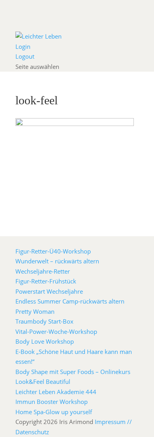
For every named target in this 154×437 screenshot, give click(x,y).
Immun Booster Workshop (51, 402)
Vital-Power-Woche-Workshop (56, 331)
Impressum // (113, 422)
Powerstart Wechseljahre (49, 291)
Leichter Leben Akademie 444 (55, 392)
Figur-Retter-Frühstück (45, 281)
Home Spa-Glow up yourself (53, 412)
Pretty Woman (34, 311)
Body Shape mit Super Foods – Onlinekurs (72, 372)
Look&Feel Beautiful (42, 381)
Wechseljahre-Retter (42, 271)
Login (22, 46)
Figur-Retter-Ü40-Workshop (53, 251)
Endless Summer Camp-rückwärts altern (69, 301)
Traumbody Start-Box (44, 321)
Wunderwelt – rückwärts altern (57, 261)
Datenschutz (32, 432)
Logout (24, 56)
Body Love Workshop (44, 341)
